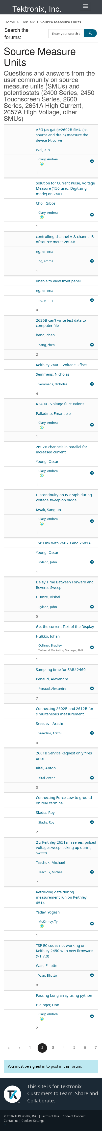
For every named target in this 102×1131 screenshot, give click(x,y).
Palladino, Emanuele (53, 413)
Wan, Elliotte (46, 965)
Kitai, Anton (46, 767)
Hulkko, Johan (48, 636)
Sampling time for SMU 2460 (61, 669)
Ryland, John (47, 562)
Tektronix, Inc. (37, 8)
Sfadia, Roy (45, 812)
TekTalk (28, 21)
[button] (41, 163)
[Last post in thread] (92, 161)
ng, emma (44, 251)
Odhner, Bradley (50, 645)
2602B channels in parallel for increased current (61, 449)
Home (9, 21)
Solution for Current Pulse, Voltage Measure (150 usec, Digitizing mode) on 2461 (65, 188)
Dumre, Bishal (48, 596)
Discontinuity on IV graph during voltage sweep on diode (64, 497)
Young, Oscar (47, 461)
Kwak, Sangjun (48, 509)
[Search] (90, 33)
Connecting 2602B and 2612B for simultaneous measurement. (64, 711)
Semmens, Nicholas (52, 374)
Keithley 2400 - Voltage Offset (61, 364)
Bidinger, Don (47, 1004)
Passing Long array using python (64, 995)
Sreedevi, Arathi (49, 723)
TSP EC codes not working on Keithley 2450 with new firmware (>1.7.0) (64, 950)
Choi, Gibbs (45, 203)
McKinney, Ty (48, 921)
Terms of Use (50, 1116)
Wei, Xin (43, 149)
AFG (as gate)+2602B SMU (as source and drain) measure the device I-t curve (62, 135)
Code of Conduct (74, 1116)
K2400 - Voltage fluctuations (60, 403)
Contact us (11, 1121)
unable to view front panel (58, 280)
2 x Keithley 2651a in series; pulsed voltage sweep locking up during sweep (66, 847)
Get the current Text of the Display (65, 626)
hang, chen (45, 334)
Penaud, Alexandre (52, 678)
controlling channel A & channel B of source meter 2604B (65, 239)
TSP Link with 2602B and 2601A (63, 542)
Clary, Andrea (48, 159)
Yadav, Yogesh (48, 912)
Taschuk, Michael (50, 862)
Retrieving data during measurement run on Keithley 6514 (61, 897)
